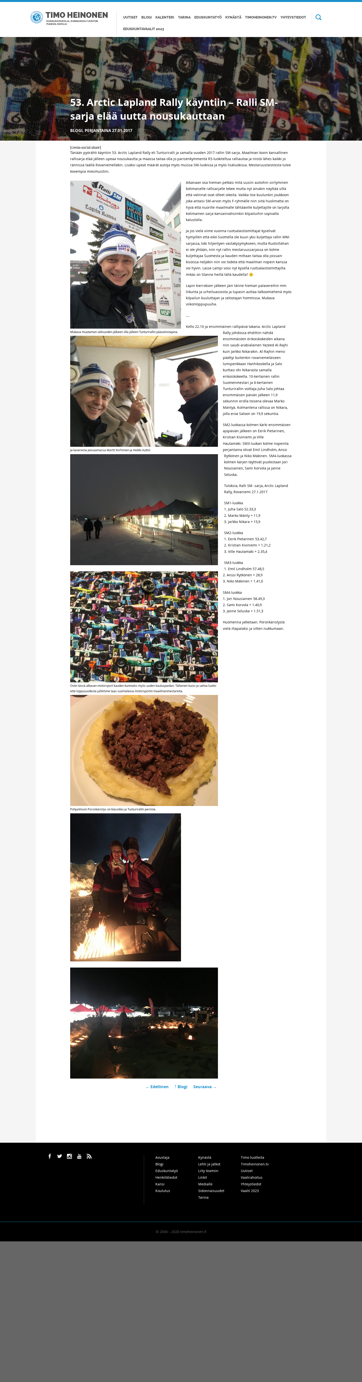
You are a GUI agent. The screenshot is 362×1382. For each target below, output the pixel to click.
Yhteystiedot (293, 17)
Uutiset (130, 17)
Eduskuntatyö (208, 17)
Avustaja (162, 1157)
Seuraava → (205, 1086)
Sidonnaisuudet (211, 1190)
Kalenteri (164, 17)
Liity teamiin (208, 1170)
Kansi (160, 1184)
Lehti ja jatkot (209, 1164)
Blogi (146, 17)
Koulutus (162, 1190)
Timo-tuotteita (252, 1157)
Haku (317, 18)
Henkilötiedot (166, 1177)
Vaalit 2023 (250, 1190)
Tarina (184, 17)
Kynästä (233, 17)
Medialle (205, 1184)
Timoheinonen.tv (261, 17)
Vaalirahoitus (252, 1177)
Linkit (202, 1177)
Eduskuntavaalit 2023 (143, 29)
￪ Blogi (181, 1086)
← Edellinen (158, 1086)
